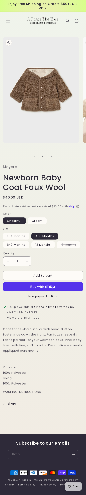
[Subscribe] (73, 454)
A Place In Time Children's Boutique (41, 479)
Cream (37, 221)
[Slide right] (51, 155)
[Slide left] (34, 155)
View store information (24, 318)
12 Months (43, 245)
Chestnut (14, 221)
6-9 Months (16, 245)
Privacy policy (47, 484)
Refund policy (26, 484)
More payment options (43, 296)
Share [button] (12, 404)
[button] (8, 20)
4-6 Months (44, 236)
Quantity (8, 253)
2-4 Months (18, 237)
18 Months (70, 245)
